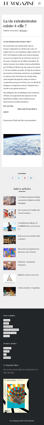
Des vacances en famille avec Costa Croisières (29, 211)
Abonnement (8, 326)
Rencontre (7, 348)
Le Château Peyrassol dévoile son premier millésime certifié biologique (29, 200)
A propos (6, 320)
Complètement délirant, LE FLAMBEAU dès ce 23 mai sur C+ (29, 226)
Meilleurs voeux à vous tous (28, 275)
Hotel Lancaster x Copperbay (29, 288)
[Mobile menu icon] (39, 3)
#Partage (23, 31)
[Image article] (9, 200)
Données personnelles (11, 330)
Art (5, 354)
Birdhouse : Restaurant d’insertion (26, 263)
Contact (6, 336)
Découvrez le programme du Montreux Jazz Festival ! (28, 250)
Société (6, 351)
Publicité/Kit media (10, 333)
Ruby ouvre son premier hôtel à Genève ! (29, 237)
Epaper (6, 323)
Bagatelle (7, 357)
